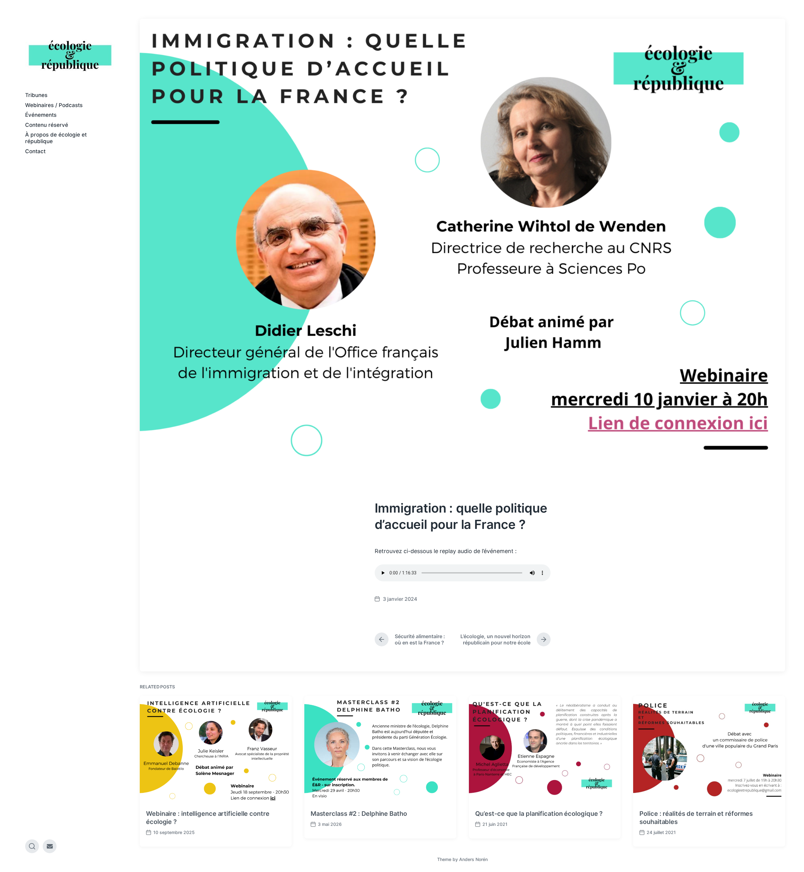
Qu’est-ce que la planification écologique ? (539, 813)
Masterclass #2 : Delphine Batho (359, 813)
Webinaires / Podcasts (54, 105)
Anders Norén (473, 859)
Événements (41, 115)
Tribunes (36, 95)
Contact (35, 151)
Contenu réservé (46, 125)
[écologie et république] (70, 55)
